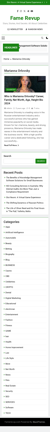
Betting (8, 249)
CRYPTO (9, 287)
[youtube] (32, 11)
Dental (8, 292)
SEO (7, 396)
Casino (8, 271)
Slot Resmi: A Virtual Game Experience (24, 2)
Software (9, 407)
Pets (7, 380)
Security (9, 391)
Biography (9, 254)
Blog (7, 260)
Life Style (9, 358)
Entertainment (11, 314)
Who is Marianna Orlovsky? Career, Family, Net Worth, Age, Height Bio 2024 (24, 100)
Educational (10, 303)
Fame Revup (25, 18)
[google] (28, 11)
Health (8, 342)
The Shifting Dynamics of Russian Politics (24, 203)
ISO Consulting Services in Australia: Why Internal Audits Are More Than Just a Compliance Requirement (24, 189)
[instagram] (21, 11)
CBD (7, 276)
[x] (24, 11)
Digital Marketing (13, 298)
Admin (9, 108)
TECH (8, 413)
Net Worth (10, 369)
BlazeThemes (39, 422)
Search (7, 156)
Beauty (8, 243)
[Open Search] (42, 38)
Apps (7, 227)
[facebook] (17, 11)
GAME (8, 331)
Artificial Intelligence (14, 232)
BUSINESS (10, 265)
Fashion (9, 320)
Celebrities (11, 89)
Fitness (8, 325)
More (7, 364)
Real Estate (10, 386)
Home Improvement (14, 347)
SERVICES (10, 402)
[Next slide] (46, 2)
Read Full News (10, 145)
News (8, 375)
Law (7, 353)
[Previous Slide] (42, 2)
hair (7, 336)
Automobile (10, 238)
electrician (10, 309)
